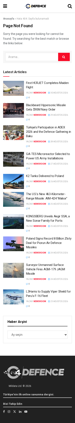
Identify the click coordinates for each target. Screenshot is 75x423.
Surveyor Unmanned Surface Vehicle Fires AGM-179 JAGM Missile (45, 269)
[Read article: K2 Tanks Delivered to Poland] (13, 181)
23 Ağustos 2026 (59, 301)
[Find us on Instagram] (9, 411)
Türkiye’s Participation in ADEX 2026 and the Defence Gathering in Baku (48, 131)
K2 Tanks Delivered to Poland (45, 176)
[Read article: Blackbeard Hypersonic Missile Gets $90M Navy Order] (13, 110)
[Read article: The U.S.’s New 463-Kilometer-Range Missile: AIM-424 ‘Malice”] (13, 199)
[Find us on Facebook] (4, 411)
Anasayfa (8, 18)
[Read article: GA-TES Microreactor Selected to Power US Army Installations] (13, 159)
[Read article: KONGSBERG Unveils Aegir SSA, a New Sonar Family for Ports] (13, 221)
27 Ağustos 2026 (59, 164)
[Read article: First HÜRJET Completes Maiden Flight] (13, 88)
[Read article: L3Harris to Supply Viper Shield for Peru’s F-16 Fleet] (13, 296)
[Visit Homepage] (35, 6)
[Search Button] (70, 6)
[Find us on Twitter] (14, 411)
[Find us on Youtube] (25, 411)
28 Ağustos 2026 (59, 141)
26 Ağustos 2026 (59, 181)
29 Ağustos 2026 (59, 115)
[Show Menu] (5, 6)
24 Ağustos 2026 (59, 253)
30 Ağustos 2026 (59, 93)
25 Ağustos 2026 (59, 204)
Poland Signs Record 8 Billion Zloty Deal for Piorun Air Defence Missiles (48, 243)
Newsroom (40, 93)
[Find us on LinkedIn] (20, 411)
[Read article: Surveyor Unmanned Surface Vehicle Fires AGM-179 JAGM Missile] (13, 270)
